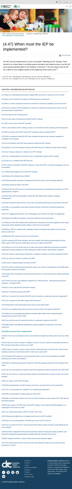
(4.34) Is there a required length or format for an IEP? (19, 263)
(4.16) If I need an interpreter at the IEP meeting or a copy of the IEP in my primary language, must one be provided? (35, 166)
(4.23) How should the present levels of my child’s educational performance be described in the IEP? (35, 203)
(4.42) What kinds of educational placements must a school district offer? (25, 305)
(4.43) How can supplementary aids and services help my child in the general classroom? (31, 309)
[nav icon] (70, 6)
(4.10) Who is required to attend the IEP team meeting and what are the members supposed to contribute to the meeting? (32, 138)
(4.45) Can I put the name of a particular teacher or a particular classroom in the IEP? (29, 320)
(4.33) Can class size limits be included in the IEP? (18, 258)
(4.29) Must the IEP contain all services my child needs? (20, 236)
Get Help (27, 463)
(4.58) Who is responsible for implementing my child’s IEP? (21, 394)
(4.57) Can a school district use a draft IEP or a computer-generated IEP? (26, 389)
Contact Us (27, 460)
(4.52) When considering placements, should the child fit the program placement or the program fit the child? (35, 364)
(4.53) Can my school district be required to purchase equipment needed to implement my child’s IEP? (35, 370)
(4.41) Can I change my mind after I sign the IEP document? (21, 300)
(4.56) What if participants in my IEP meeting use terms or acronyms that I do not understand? (32, 385)
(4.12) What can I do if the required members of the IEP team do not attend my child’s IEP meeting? (34, 147)
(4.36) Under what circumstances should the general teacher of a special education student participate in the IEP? (35, 275)
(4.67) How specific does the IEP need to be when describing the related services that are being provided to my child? (33, 444)
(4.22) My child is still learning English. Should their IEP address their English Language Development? (31, 197)
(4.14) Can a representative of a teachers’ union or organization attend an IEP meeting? (30, 156)
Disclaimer (27, 470)
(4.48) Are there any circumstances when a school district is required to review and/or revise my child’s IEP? (35, 337)
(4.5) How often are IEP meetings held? (15, 115)
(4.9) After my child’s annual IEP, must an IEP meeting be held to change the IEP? (28, 132)
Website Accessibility (30, 467)
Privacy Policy (28, 474)
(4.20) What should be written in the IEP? (15, 185)
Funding (26, 472)
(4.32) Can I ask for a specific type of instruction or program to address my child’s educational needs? (35, 254)
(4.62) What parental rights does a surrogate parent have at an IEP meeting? (27, 416)
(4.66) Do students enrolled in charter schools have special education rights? (27, 438)
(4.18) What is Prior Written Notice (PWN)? (16, 176)
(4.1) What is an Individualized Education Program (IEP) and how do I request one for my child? (33, 95)
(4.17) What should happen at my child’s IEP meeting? (20, 172)
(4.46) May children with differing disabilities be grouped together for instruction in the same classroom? (32, 326)
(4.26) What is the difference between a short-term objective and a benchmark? (28, 218)
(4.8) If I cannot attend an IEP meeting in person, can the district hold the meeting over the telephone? (35, 128)
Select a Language (64, 2)
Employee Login (29, 476)
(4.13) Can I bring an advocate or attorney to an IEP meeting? (22, 152)
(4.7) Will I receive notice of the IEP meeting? (16, 123)
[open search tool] (67, 6)
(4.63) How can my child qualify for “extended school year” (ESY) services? (26, 420)
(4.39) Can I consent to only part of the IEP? (16, 292)
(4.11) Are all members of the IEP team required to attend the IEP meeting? (26, 143)
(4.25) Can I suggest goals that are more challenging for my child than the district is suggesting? (33, 214)
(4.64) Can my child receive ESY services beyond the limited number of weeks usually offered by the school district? (35, 426)
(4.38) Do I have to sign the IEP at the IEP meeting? (19, 287)
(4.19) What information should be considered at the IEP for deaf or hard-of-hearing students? (32, 180)
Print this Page (66, 55)
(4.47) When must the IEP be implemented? (17, 331)
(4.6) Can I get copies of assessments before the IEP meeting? (22, 119)
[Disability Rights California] (11, 464)
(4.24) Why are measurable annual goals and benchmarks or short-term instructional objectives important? (33, 208)
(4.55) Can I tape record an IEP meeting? (15, 381)
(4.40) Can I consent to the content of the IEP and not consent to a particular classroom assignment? (35, 296)
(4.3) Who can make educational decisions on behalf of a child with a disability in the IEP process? (34, 103)
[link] (17, 7)
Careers (26, 465)
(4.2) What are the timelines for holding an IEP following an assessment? (26, 99)
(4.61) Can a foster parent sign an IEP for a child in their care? (22, 412)
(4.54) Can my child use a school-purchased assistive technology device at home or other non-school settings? (35, 375)
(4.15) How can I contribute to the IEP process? (17, 160)
